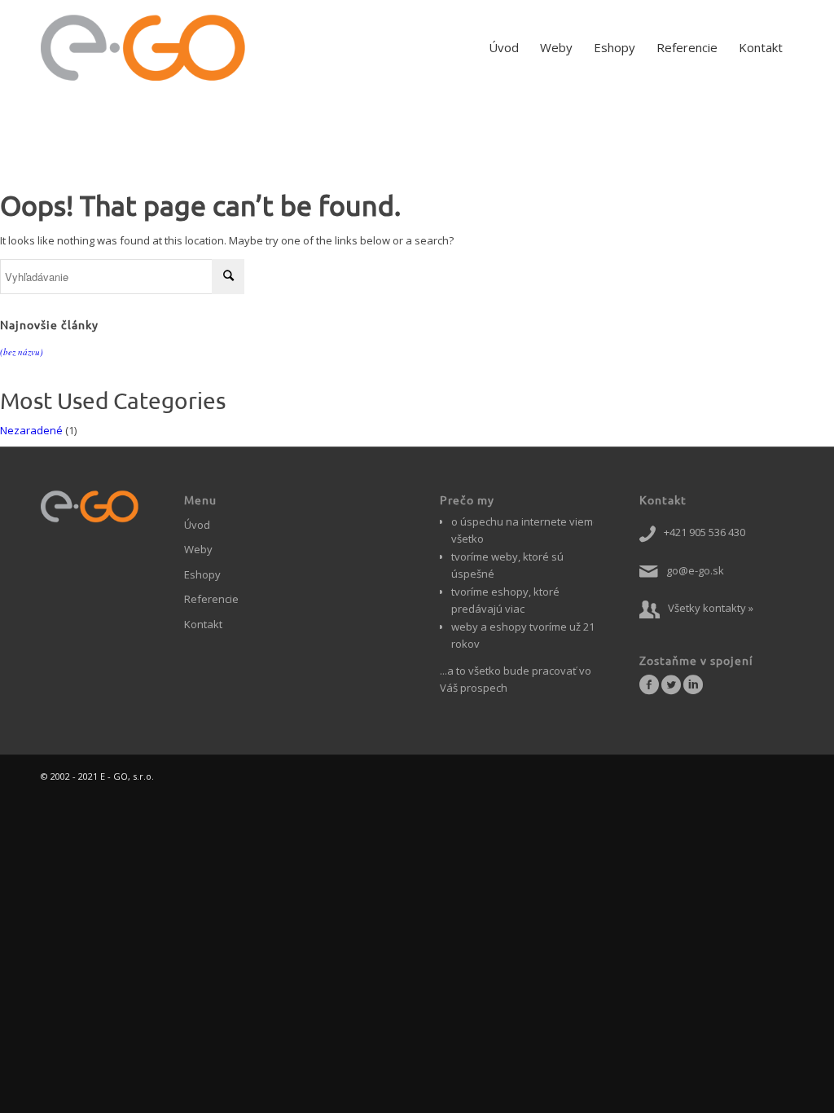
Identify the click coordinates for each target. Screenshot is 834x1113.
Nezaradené (31, 430)
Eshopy (202, 574)
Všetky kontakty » (710, 607)
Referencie (211, 599)
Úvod (197, 524)
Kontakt (203, 624)
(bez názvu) (21, 351)
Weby (198, 549)
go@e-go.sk (695, 570)
